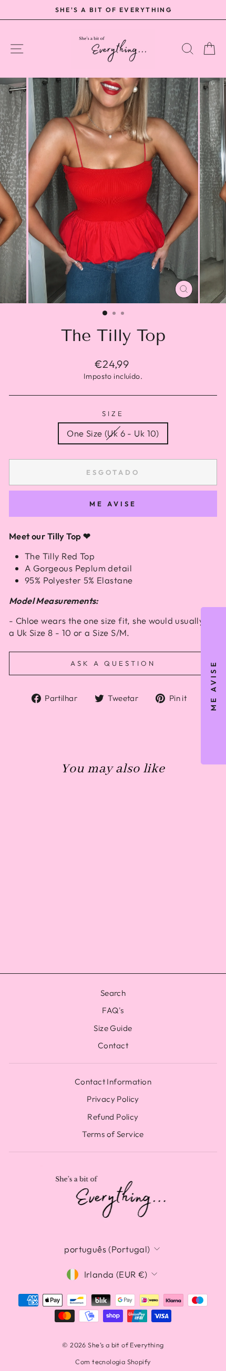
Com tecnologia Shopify (112, 1361)
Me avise (112, 503)
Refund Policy (112, 1117)
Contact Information (113, 1082)
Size (113, 413)
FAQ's (113, 1010)
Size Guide (113, 1028)
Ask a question (113, 663)
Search (113, 993)
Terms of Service (113, 1134)
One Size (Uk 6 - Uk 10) (113, 433)
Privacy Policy (113, 1099)
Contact (113, 1045)
